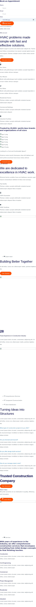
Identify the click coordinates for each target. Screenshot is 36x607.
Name (1, 5)
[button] (18, 62)
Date (1, 16)
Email (1, 11)
